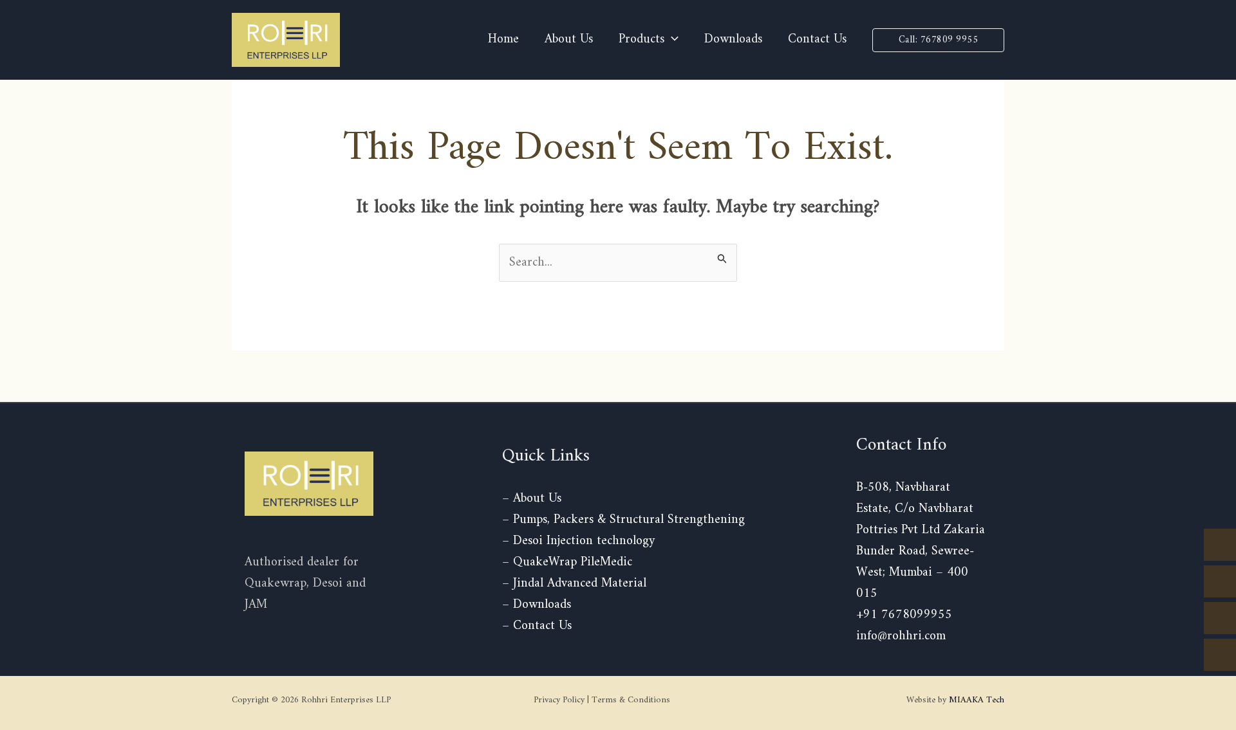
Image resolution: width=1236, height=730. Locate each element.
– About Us (531, 499)
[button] (938, 40)
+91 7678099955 (904, 615)
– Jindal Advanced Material (574, 583)
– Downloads (536, 605)
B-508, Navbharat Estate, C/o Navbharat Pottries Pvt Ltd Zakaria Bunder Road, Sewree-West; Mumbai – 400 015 (920, 541)
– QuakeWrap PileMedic (567, 562)
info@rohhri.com (901, 636)
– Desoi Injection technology (578, 541)
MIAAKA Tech (976, 700)
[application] (671, 39)
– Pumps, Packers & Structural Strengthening (623, 520)
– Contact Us (537, 626)
